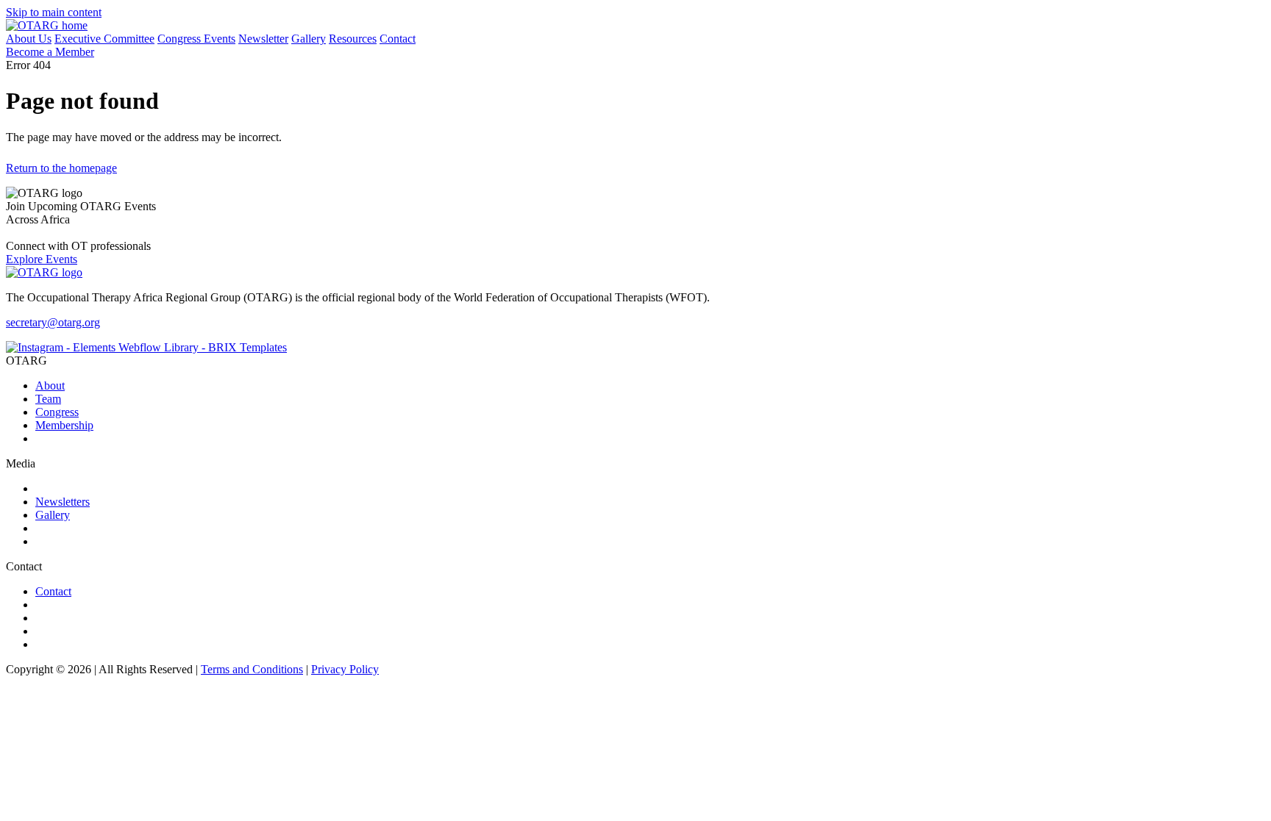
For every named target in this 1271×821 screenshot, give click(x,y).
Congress (57, 412)
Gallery (308, 38)
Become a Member (50, 52)
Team (48, 398)
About (50, 385)
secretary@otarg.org (53, 322)
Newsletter (263, 38)
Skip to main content (54, 12)
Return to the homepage (61, 168)
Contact (398, 38)
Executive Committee (104, 38)
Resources (353, 38)
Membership (64, 425)
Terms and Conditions (252, 669)
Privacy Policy (345, 669)
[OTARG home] (47, 25)
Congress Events (196, 38)
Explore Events (41, 259)
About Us (28, 38)
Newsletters (62, 501)
